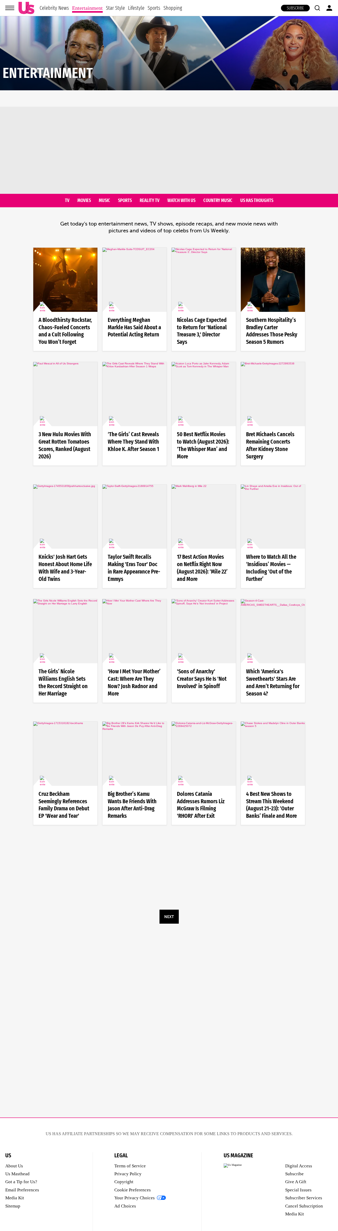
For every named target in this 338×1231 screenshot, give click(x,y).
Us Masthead (17, 1173)
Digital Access (298, 1165)
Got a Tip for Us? (21, 1181)
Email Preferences (22, 1189)
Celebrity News (54, 8)
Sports (154, 8)
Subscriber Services (303, 1197)
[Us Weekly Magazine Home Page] (26, 8)
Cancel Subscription (304, 1206)
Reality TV (149, 200)
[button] (317, 7)
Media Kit (14, 1197)
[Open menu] (9, 8)
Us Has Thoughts (256, 200)
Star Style (115, 8)
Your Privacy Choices (134, 1197)
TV (67, 200)
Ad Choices (125, 1206)
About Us (14, 1165)
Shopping (172, 8)
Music (104, 200)
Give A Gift (295, 1181)
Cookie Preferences (132, 1189)
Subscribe (295, 8)
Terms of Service (130, 1165)
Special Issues (298, 1189)
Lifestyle (136, 8)
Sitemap (12, 1206)
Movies (84, 200)
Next (169, 917)
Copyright (123, 1181)
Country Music (217, 200)
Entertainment (87, 8)
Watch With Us (181, 200)
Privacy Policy (128, 1173)
